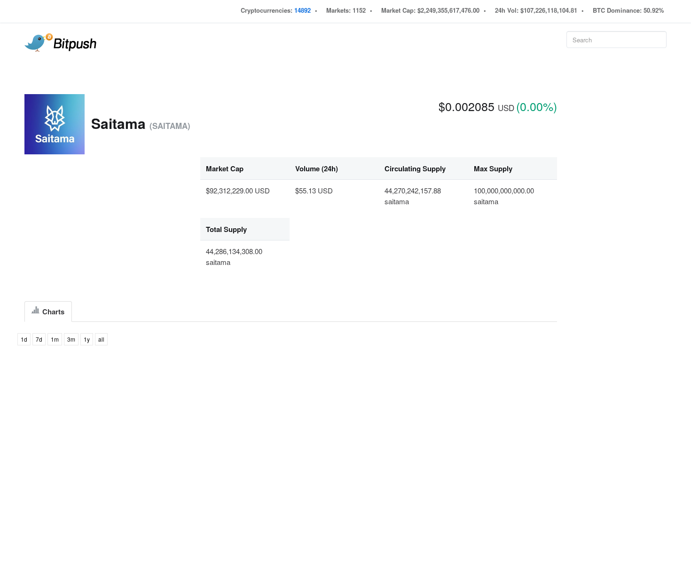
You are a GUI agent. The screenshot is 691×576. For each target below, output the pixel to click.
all (101, 339)
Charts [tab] (52, 311)
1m (55, 339)
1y (87, 339)
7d (39, 339)
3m (71, 339)
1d (24, 339)
